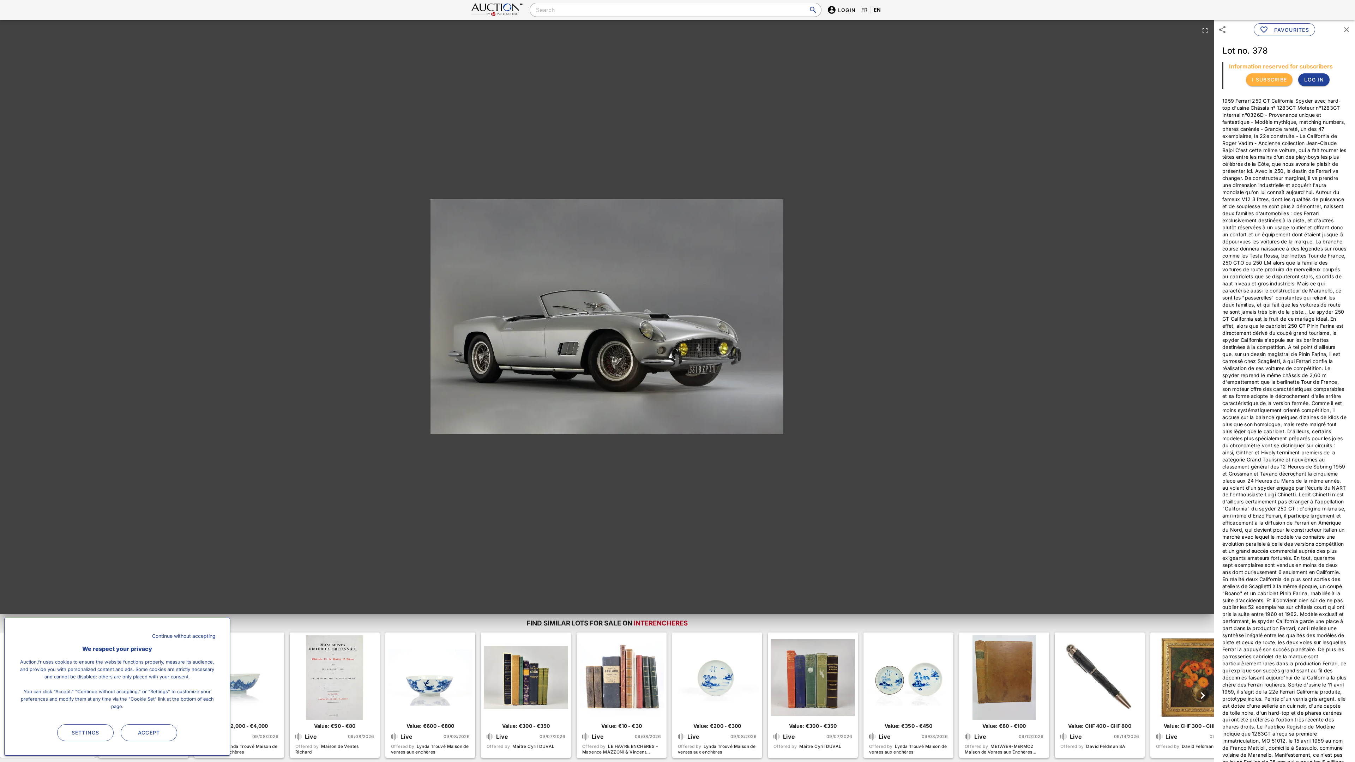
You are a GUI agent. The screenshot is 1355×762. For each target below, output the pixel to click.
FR (864, 10)
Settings (86, 733)
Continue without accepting (184, 636)
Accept (149, 733)
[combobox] (675, 10)
